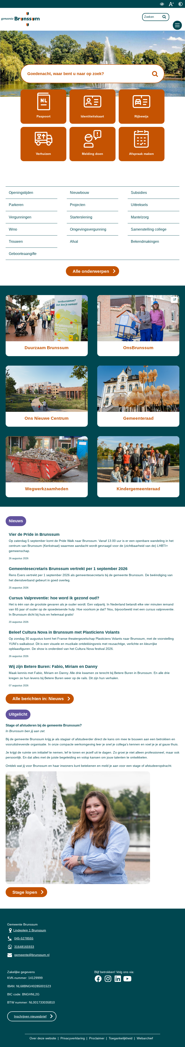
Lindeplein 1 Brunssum (26, 930)
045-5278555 (23, 938)
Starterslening (81, 217)
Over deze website (43, 1038)
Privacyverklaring (72, 1038)
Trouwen (16, 241)
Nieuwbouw (79, 193)
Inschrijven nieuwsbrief (30, 1016)
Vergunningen (20, 217)
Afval (74, 241)
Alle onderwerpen (91, 271)
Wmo (13, 229)
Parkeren (16, 205)
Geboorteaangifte (23, 254)
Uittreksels (139, 205)
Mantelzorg (140, 217)
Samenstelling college (148, 229)
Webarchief (145, 1038)
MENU (177, 25)
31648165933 (24, 946)
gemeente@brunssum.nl (28, 954)
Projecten (77, 205)
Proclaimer (96, 1038)
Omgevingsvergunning (88, 229)
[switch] (162, 4)
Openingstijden (21, 193)
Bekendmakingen (145, 241)
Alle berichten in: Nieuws (38, 698)
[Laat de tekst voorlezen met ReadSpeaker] (153, 7)
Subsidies (139, 193)
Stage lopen (24, 892)
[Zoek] (164, 17)
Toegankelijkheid (120, 1038)
